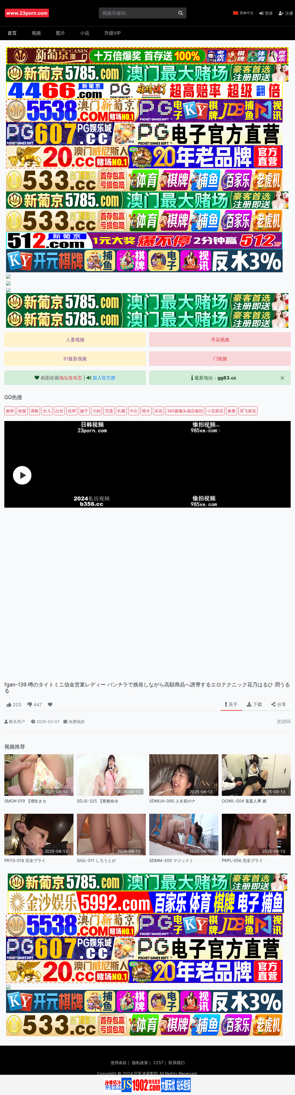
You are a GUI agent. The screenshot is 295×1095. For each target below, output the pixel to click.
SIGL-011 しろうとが (96, 860)
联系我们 (177, 1062)
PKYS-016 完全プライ (25, 860)
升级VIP (112, 33)
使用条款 (119, 1062)
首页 (12, 33)
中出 (134, 410)
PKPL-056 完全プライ (242, 860)
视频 (36, 33)
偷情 (10, 410)
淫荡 (109, 410)
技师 (72, 410)
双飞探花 (248, 410)
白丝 (59, 410)
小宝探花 (215, 410)
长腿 (121, 410)
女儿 (47, 410)
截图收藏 (61, 378)
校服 (22, 410)
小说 (84, 33)
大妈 (96, 410)
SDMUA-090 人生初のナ (172, 800)
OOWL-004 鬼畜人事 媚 (244, 800)
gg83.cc (227, 378)
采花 (158, 410)
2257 (158, 1062)
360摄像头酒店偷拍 (185, 410)
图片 (60, 33)
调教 (35, 410)
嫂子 (84, 410)
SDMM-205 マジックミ (171, 860)
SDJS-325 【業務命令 (97, 800)
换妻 (232, 410)
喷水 (146, 410)
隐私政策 (140, 1062)
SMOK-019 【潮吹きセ (25, 800)
